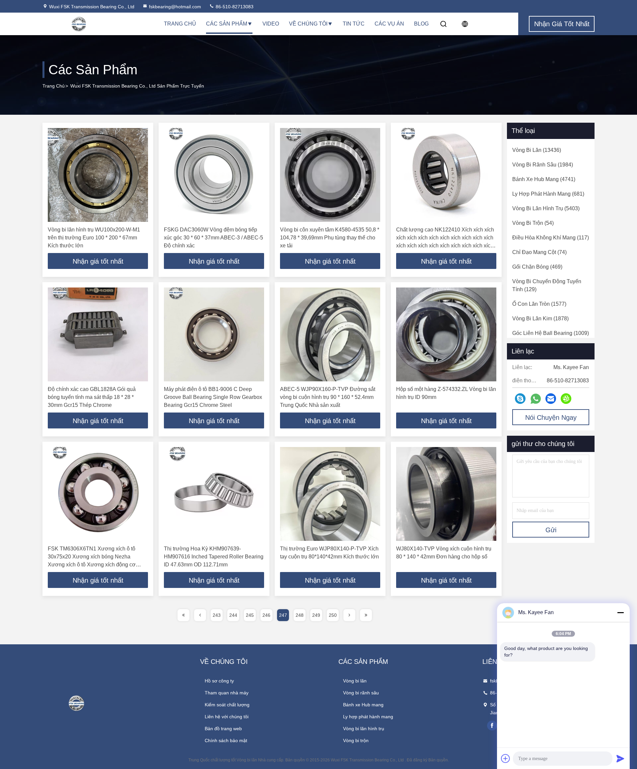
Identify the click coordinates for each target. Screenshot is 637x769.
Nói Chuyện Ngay (551, 417)
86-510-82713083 (233, 6)
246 (266, 615)
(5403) (546, 208)
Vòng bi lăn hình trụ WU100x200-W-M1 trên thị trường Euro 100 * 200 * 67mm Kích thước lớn (94, 237)
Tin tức (354, 24)
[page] (183, 615)
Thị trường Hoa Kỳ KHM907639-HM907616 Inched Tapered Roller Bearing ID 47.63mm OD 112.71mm (213, 556)
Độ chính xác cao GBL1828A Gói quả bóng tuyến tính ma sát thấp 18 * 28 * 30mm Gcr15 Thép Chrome (92, 397)
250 (333, 615)
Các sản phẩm (226, 24)
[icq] (566, 398)
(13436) (536, 150)
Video (270, 24)
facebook (492, 726)
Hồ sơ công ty (219, 680)
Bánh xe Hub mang (363, 704)
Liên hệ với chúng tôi (226, 716)
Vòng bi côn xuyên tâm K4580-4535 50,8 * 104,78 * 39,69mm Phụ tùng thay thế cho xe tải (329, 237)
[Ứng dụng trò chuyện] (520, 398)
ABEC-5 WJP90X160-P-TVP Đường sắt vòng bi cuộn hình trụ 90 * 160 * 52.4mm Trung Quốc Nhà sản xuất (327, 397)
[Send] (620, 758)
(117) (550, 237)
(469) (537, 267)
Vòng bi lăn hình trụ (363, 728)
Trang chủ (180, 24)
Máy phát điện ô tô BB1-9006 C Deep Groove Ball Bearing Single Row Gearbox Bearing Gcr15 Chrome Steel (213, 397)
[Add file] (505, 758)
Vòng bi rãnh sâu (361, 692)
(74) (539, 252)
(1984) (542, 164)
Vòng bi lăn (355, 680)
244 (233, 615)
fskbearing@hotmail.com (175, 6)
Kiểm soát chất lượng (227, 704)
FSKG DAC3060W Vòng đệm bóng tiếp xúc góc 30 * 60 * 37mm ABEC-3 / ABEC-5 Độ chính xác (213, 237)
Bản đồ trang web (223, 728)
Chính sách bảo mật (226, 740)
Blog (421, 24)
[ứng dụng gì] (535, 399)
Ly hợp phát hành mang (368, 716)
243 (217, 615)
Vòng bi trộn (356, 740)
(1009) (550, 333)
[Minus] (620, 612)
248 (300, 615)
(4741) (543, 179)
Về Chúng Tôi (308, 24)
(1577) (539, 304)
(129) (546, 285)
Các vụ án (389, 24)
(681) (548, 194)
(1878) (540, 318)
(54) (533, 223)
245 (250, 615)
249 (316, 615)
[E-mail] (550, 398)
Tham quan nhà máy (226, 692)
